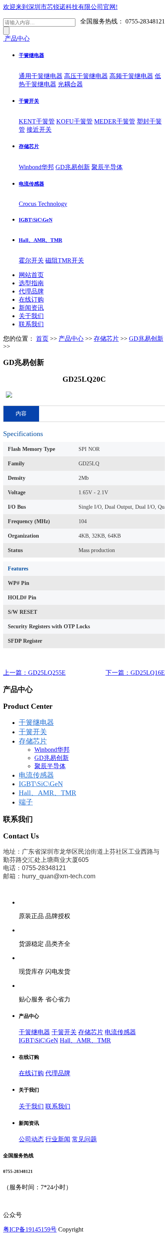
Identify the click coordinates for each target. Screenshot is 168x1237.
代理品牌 (31, 291)
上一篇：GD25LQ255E (34, 672)
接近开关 (39, 129)
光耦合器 (70, 84)
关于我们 (31, 316)
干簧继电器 (31, 55)
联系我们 (31, 324)
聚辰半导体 (107, 167)
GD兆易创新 (72, 167)
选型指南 (31, 283)
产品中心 (71, 338)
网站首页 (31, 275)
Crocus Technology (43, 203)
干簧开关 (29, 101)
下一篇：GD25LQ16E (135, 672)
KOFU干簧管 (74, 121)
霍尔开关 (31, 260)
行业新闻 (57, 1139)
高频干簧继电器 (131, 76)
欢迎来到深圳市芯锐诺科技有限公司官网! (60, 7)
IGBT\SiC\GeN (35, 220)
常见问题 (84, 1139)
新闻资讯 (31, 307)
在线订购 (31, 299)
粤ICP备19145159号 (30, 1229)
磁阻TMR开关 (64, 260)
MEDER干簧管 (114, 121)
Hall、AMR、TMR (40, 240)
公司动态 (31, 1139)
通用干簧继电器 (41, 76)
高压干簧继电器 (86, 76)
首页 (42, 338)
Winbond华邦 (36, 167)
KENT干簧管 (37, 121)
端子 (26, 802)
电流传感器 (31, 184)
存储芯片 (29, 146)
